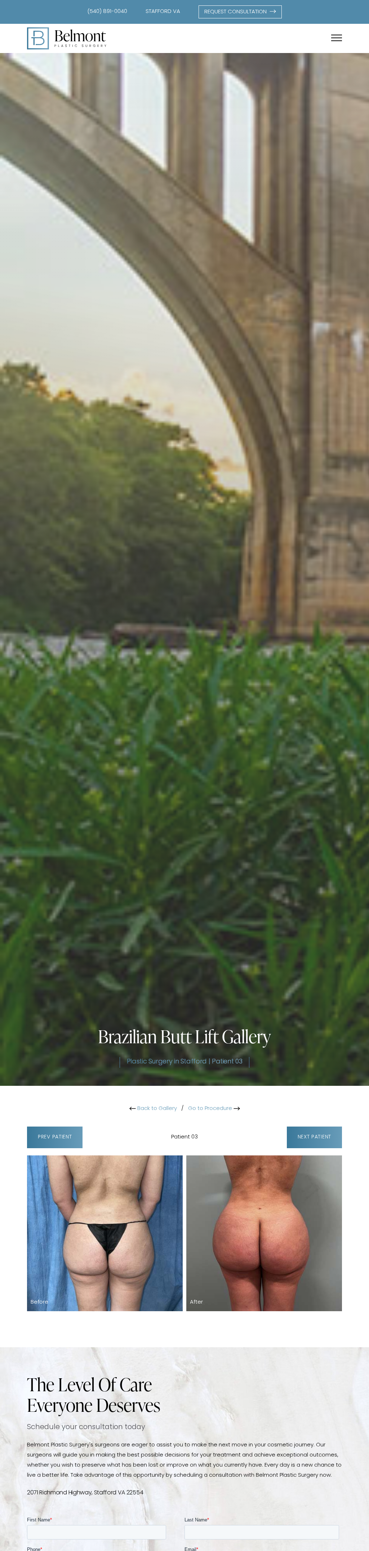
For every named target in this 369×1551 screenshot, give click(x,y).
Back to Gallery (156, 1108)
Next (314, 1137)
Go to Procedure (211, 1108)
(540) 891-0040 (107, 11)
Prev (55, 1137)
